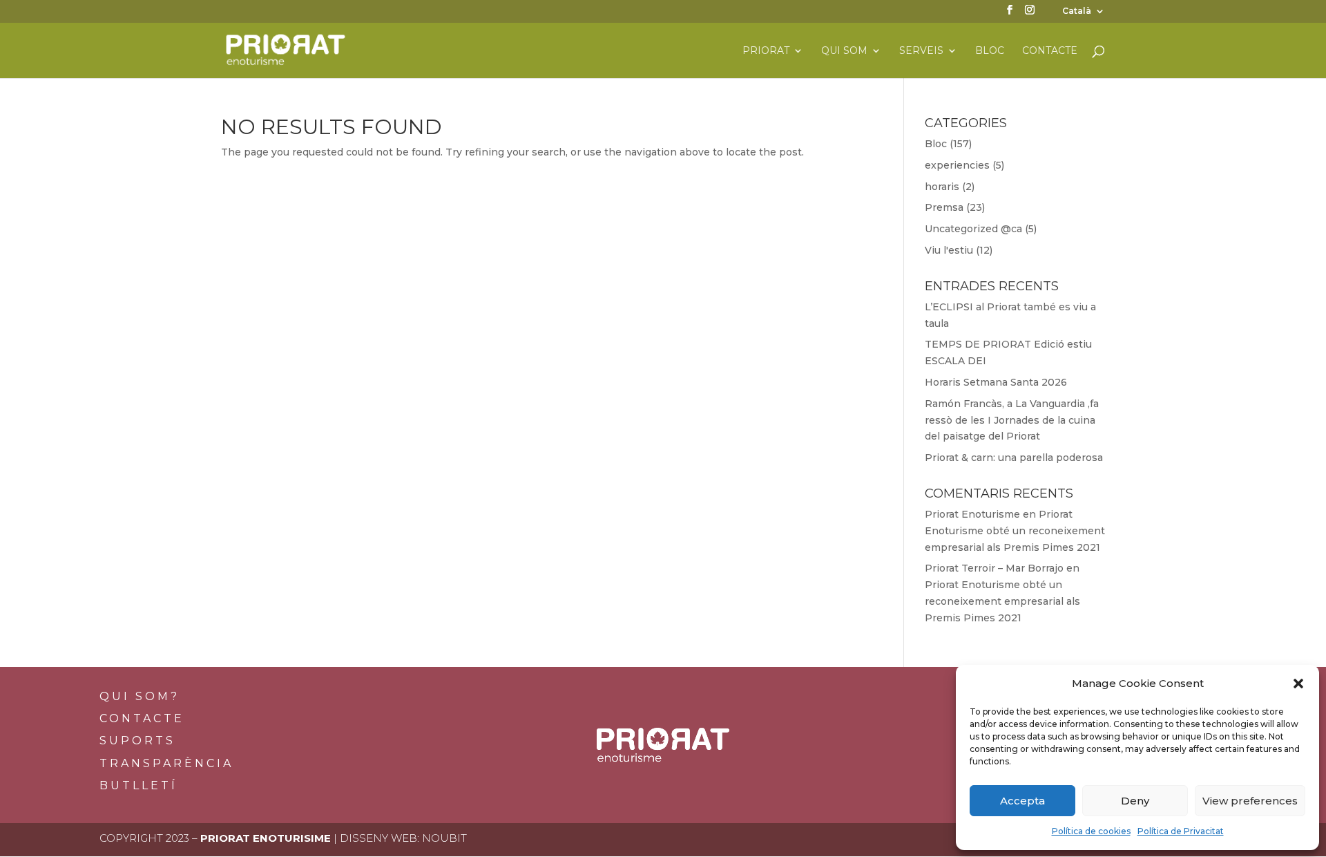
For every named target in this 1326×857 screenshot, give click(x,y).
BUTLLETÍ (138, 785)
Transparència (166, 763)
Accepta (1022, 800)
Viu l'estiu (949, 250)
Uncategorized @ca (973, 229)
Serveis (921, 51)
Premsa (944, 207)
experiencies (957, 165)
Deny (1135, 800)
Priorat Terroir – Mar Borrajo (994, 568)
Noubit (444, 838)
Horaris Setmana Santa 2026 (996, 382)
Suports (137, 740)
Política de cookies (1091, 831)
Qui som (844, 51)
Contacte (1049, 51)
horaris (942, 186)
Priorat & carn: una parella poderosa (1014, 457)
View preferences (1250, 800)
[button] (1298, 683)
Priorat (765, 51)
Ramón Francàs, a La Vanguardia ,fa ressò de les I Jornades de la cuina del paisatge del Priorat (1012, 420)
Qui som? (139, 696)
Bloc (989, 51)
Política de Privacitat (1180, 831)
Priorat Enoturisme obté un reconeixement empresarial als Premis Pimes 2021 (1015, 531)
